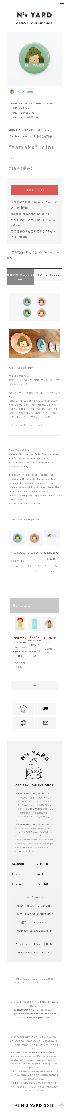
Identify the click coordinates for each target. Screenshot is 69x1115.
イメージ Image (48, 274)
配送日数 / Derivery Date (35, 202)
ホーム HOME (33, 897)
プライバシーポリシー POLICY (35, 943)
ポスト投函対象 (29, 117)
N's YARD (47, 952)
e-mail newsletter (28, 952)
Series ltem (27, 112)
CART (40, 873)
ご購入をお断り (36, 1044)
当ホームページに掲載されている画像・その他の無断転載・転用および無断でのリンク (34, 1006)
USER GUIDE (44, 884)
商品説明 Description (20, 277)
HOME (14, 103)
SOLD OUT (34, 190)
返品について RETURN (33, 922)
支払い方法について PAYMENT (33, 905)
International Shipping (34, 213)
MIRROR (49, 103)
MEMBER (42, 863)
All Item (25, 108)
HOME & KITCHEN (31, 103)
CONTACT (18, 884)
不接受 (13, 1071)
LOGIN (16, 873)
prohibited (40, 1052)
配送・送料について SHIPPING (34, 914)
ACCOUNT (18, 863)
